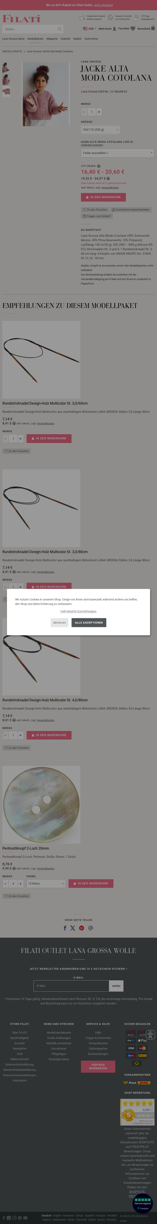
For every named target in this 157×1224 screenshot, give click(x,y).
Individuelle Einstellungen (79, 611)
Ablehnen (59, 622)
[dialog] (78, 612)
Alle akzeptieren (89, 622)
